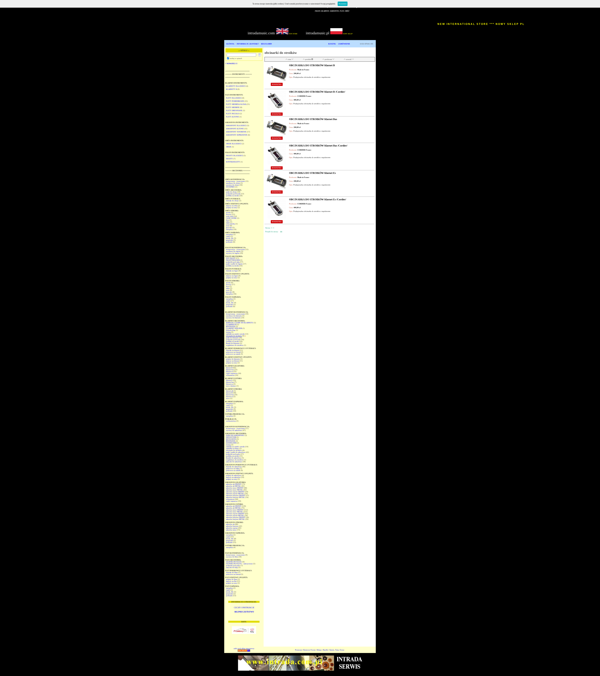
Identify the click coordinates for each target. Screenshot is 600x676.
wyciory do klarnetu (233, 318)
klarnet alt (229, 391)
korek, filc (229, 238)
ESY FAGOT (230, 258)
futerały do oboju (232, 201)
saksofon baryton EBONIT (235, 495)
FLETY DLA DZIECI (234, 98)
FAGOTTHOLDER (233, 260)
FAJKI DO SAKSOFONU (235, 435)
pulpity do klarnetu (233, 359)
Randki (325, 650)
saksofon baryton (232, 526)
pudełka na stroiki (232, 196)
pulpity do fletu (231, 579)
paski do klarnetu (232, 338)
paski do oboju (231, 192)
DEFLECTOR (231, 437)
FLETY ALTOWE (232, 117)
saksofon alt (230, 524)
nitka (228, 222)
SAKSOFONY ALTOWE (235, 129)
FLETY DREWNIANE (234, 110)
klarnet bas (230, 370)
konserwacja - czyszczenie (235, 181)
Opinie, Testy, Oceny (336, 650)
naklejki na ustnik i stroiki (235, 334)
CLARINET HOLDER (234, 328)
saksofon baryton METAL (235, 497)
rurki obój (229, 216)
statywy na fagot (232, 276)
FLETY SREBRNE (233, 107)
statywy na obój (231, 206)
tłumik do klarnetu (232, 343)
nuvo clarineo (231, 386)
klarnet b (229, 380)
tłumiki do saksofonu (233, 458)
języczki (229, 227)
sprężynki (229, 240)
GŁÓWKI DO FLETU (234, 562)
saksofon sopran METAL (235, 493)
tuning (228, 332)
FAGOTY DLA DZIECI (234, 155)
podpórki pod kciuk (233, 194)
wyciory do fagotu (232, 253)
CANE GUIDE (231, 218)
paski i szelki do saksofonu (235, 452)
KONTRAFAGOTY (233, 162)
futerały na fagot (232, 271)
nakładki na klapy (232, 448)
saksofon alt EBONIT (233, 484)
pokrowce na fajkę (232, 468)
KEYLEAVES (231, 439)
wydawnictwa (231, 421)
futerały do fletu (232, 572)
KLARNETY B (231, 89)
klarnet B (229, 368)
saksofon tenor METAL (234, 490)
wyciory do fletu (232, 557)
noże (227, 226)
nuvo (228, 398)
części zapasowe (232, 373)
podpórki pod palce (233, 454)
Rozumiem (343, 4)
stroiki (228, 212)
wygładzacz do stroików (234, 345)
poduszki (229, 242)
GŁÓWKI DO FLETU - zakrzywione (239, 564)
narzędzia (229, 229)
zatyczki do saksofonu (234, 462)
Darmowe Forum (309, 650)
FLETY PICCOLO (232, 114)
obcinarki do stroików (234, 336)
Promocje (298, 650)
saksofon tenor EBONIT (234, 488)
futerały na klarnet (232, 350)
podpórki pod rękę (233, 262)
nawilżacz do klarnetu (234, 316)
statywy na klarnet (232, 361)
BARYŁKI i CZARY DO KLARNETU (239, 323)
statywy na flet (231, 581)
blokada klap (230, 330)
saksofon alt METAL (233, 486)
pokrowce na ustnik (233, 354)
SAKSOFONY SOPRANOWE (236, 135)
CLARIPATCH (231, 324)
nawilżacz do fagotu (233, 251)
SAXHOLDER (231, 443)
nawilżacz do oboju (233, 183)
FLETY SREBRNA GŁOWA (236, 104)
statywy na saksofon (233, 477)
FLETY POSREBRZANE (235, 101)
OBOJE (228, 147)
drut (227, 220)
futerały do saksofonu (234, 467)
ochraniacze (230, 375)
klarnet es (229, 371)
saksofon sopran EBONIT (235, 492)
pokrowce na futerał (233, 352)
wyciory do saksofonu (234, 430)
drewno (228, 214)
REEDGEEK (230, 326)
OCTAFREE (230, 187)
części (228, 236)
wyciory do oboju (232, 185)
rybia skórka (230, 224)
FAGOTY (229, 159)
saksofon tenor (231, 530)
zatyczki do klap (232, 567)
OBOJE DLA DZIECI (233, 144)
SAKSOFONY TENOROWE (236, 132)
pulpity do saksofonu (233, 475)
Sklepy (319, 650)
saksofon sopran (232, 528)
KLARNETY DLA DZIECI (235, 86)
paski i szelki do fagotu (234, 264)
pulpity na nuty (231, 207)
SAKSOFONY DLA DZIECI (236, 125)
